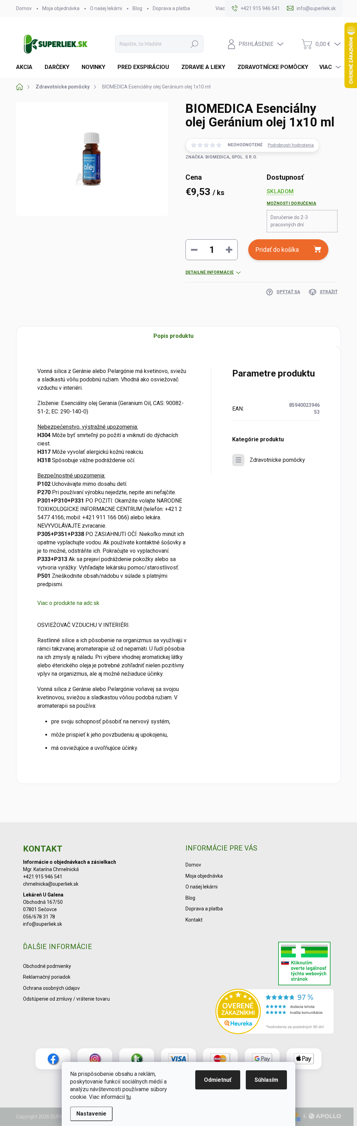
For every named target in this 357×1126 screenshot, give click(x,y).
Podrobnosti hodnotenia (291, 145)
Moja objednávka (60, 8)
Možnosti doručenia (291, 203)
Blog (137, 8)
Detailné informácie (209, 272)
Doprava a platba (171, 8)
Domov (24, 8)
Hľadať (194, 44)
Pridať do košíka (277, 249)
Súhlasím (266, 1080)
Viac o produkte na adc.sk (68, 603)
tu (128, 1097)
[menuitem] (27, 67)
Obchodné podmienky (47, 966)
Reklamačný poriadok (46, 977)
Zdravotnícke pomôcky (277, 460)
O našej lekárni (106, 8)
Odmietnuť (217, 1080)
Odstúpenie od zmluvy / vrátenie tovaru (66, 999)
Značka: (221, 157)
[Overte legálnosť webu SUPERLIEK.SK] (304, 964)
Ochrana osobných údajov (51, 988)
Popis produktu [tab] (173, 336)
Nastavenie (91, 1113)
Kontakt (194, 920)
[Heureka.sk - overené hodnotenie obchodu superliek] (274, 1011)
